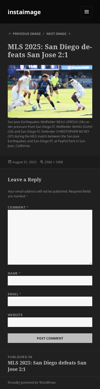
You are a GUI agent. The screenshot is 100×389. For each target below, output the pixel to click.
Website (15, 315)
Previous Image (27, 33)
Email (14, 294)
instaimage (24, 12)
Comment (18, 207)
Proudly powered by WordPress (31, 382)
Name (14, 273)
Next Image (56, 33)
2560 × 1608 (54, 162)
